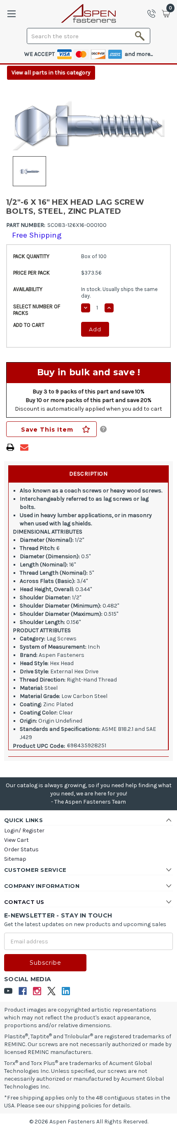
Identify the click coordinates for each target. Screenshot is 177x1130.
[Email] (24, 447)
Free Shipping (37, 235)
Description (88, 473)
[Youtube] (8, 991)
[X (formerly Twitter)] (51, 991)
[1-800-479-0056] (154, 13)
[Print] (10, 447)
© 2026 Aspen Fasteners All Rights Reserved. (88, 1121)
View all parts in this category (51, 72)
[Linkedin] (66, 991)
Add (95, 329)
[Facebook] (23, 991)
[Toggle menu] (11, 13)
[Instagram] (37, 991)
